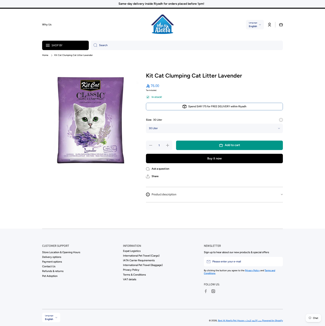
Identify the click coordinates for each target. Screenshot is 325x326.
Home (45, 55)
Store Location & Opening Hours (61, 252)
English (253, 26)
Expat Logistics (132, 251)
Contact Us (48, 266)
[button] (281, 25)
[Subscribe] (278, 261)
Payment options (52, 261)
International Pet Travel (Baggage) (143, 265)
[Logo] (162, 24)
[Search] (94, 45)
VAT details (129, 279)
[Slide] (281, 120)
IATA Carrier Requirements (139, 260)
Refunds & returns (53, 271)
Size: (154, 119)
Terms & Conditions (134, 274)
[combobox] (187, 45)
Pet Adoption (50, 276)
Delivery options (51, 257)
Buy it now (214, 158)
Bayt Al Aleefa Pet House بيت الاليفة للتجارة (240, 320)
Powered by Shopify (272, 320)
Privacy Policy (131, 269)
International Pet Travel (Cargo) (141, 255)
